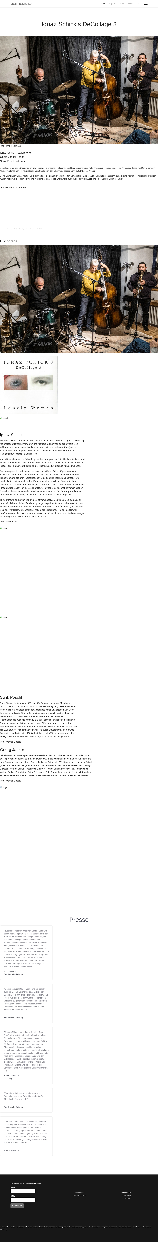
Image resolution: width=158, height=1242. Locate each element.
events (121, 4)
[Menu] (146, 3)
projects (112, 4)
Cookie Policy (126, 1195)
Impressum (126, 1198)
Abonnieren (17, 1206)
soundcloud (79, 1193)
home (103, 4)
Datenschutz (126, 1193)
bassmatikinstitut (21, 3)
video (139, 4)
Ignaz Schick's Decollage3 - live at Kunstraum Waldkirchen (27, 229)
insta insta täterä (79, 1195)
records (130, 4)
